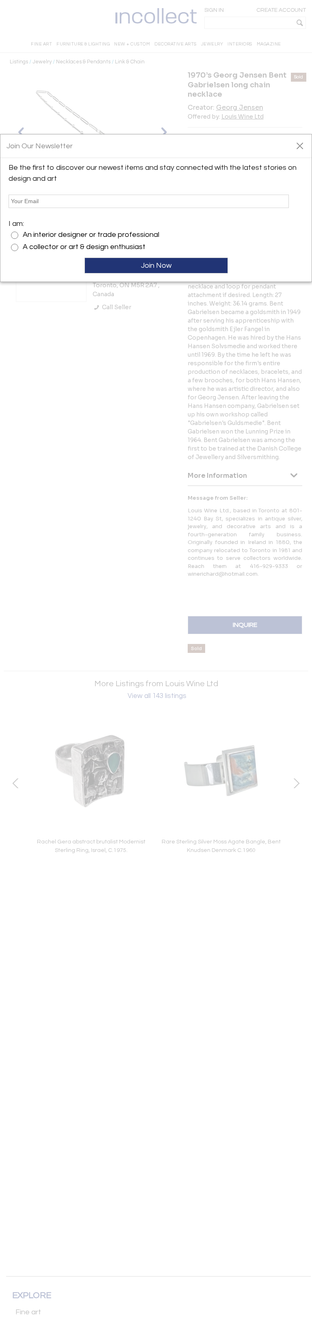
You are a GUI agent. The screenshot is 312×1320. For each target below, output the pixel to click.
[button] (299, 145)
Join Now (156, 265)
